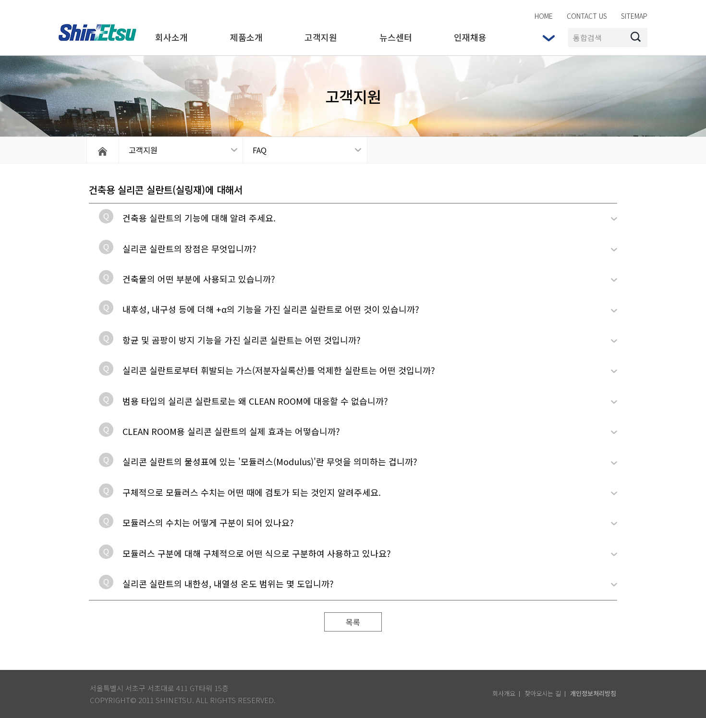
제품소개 (246, 37)
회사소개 (171, 37)
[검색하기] (635, 37)
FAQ (260, 150)
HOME (544, 16)
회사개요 (503, 693)
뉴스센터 (395, 37)
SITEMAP (634, 16)
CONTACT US (587, 16)
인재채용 (470, 37)
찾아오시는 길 (542, 693)
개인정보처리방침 (593, 693)
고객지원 (320, 37)
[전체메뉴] (548, 38)
